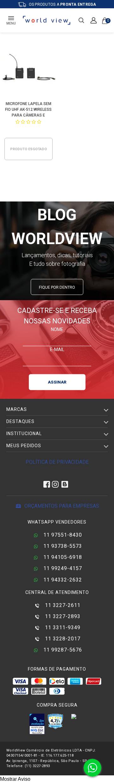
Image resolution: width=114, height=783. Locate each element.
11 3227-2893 (61, 616)
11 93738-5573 (62, 546)
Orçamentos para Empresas (61, 506)
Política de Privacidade (57, 462)
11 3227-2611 (61, 605)
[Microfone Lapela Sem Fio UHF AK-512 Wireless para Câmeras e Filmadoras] (28, 69)
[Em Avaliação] (37, 724)
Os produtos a (62, 4)
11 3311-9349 (61, 627)
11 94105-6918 (62, 557)
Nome (57, 329)
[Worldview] (46, 20)
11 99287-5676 (62, 650)
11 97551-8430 (62, 535)
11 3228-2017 (61, 639)
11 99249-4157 (62, 568)
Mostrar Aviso (15, 779)
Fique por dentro (57, 287)
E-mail (57, 349)
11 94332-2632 (62, 580)
